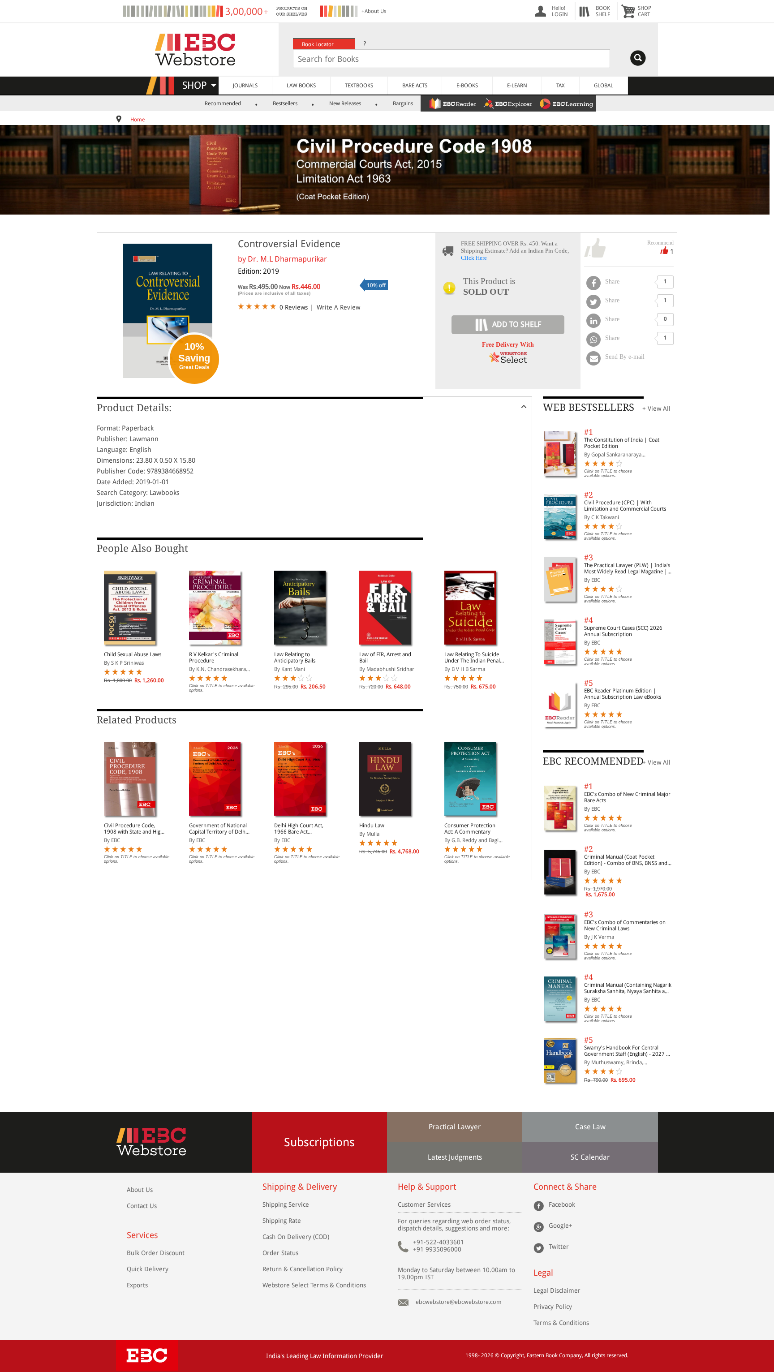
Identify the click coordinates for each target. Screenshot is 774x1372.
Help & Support (427, 1187)
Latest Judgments (455, 1157)
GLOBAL (603, 85)
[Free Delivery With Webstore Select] (508, 360)
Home (137, 119)
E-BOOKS (467, 85)
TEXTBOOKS (359, 85)
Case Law (590, 1127)
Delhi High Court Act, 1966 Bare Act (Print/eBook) (298, 828)
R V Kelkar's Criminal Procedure (213, 657)
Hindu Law (371, 825)
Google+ (560, 1225)
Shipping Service (285, 1204)
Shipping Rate (281, 1220)
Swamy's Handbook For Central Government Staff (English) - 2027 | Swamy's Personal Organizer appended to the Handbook (626, 1051)
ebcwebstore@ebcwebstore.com (459, 1302)
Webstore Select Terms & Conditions (314, 1285)
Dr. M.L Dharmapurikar (287, 258)
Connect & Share (565, 1187)
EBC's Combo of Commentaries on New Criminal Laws (625, 925)
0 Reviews (294, 307)
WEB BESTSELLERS (588, 407)
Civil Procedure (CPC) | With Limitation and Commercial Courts (625, 505)
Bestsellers (285, 103)
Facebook (562, 1204)
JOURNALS (245, 85)
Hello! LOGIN (560, 11)
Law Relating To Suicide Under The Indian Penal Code (472, 657)
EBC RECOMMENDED (593, 761)
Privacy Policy (552, 1306)
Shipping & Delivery (299, 1187)
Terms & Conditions (561, 1322)
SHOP (198, 85)
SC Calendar (590, 1157)
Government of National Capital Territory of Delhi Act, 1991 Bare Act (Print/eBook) (218, 828)
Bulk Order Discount (156, 1252)
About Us (140, 1189)
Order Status (280, 1252)
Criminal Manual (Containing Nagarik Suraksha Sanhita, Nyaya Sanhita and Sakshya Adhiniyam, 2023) (627, 988)
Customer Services (424, 1204)
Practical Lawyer (455, 1127)
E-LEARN (517, 85)
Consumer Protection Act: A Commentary (469, 828)
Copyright (512, 1355)
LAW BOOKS (301, 85)
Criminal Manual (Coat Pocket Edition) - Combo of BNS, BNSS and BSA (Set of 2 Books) (625, 860)
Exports (137, 1285)
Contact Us (142, 1205)
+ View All (656, 408)
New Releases (345, 103)
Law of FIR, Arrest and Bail (385, 657)
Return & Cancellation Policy (302, 1269)
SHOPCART (644, 11)
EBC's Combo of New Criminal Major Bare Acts (627, 797)
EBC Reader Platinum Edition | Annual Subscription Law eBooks (622, 694)
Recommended (223, 103)
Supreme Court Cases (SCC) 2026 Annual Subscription (623, 631)
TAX (560, 85)
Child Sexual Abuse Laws (132, 654)
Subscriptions (319, 1142)
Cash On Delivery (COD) (295, 1236)
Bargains (403, 103)
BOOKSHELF (603, 11)
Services (142, 1235)
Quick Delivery (147, 1269)
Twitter (559, 1246)
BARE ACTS (414, 85)
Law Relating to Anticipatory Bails (294, 657)
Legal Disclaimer (556, 1290)
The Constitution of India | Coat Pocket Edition (621, 443)
